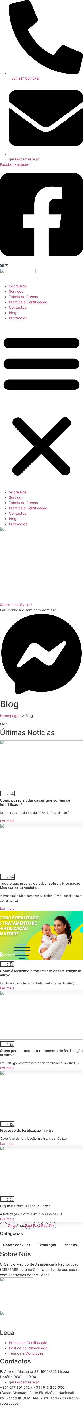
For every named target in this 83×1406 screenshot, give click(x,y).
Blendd (11, 1398)
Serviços (16, 291)
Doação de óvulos (16, 1245)
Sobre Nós (18, 286)
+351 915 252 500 (48, 1387)
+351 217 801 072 (15, 1387)
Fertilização (47, 1245)
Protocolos (18, 318)
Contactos (17, 307)
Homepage (9, 715)
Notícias (70, 1245)
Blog (12, 312)
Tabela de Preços (23, 296)
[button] (41, 405)
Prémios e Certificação (28, 302)
